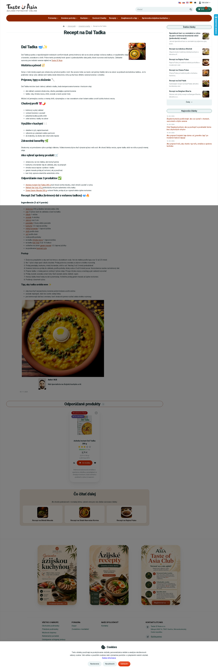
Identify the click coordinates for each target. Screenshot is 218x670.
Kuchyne (84, 18)
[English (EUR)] (187, 2)
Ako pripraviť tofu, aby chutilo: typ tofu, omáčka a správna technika (189, 145)
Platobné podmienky (50, 629)
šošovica (29, 209)
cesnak (28, 217)
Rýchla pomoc (156, 636)
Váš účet (205, 2)
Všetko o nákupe (50, 622)
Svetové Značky (99, 18)
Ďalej (188, 102)
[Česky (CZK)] (180, 2)
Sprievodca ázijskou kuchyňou (155, 18)
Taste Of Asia (57, 60)
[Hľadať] (190, 9)
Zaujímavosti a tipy (129, 18)
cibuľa (28, 214)
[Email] (195, 2)
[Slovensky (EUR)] (184, 2)
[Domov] (21, 7)
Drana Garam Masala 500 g (36, 190)
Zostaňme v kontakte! (80, 629)
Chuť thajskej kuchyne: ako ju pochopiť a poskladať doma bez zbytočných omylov (189, 128)
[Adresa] (148, 627)
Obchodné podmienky (50, 626)
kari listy (36, 243)
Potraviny (52, 18)
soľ (27, 234)
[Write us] (148, 637)
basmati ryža (42, 248)
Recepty (112, 18)
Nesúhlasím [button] (110, 664)
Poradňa (76, 622)
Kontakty (104, 626)
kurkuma (29, 226)
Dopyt (74, 626)
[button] (209, 9)
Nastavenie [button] (94, 664)
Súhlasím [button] (124, 664)
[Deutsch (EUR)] (191, 2)
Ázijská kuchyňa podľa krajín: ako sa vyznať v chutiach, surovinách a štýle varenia (188, 120)
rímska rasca (38, 240)
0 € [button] (204, 9)
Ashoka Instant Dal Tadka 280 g (38, 185)
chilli (27, 231)
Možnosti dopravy (49, 633)
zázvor (28, 220)
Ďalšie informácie (109, 658)
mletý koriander (32, 229)
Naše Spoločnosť (109, 622)
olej (27, 212)
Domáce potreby (68, 18)
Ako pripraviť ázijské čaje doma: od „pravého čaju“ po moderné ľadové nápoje (187, 136)
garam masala (45, 245)
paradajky (29, 223)
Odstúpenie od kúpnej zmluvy (53, 639)
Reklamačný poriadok (50, 636)
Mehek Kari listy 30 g (34, 188)
